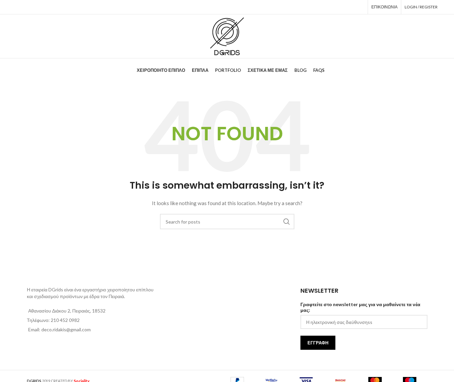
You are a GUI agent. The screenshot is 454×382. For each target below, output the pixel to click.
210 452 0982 (65, 320)
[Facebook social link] (322, 7)
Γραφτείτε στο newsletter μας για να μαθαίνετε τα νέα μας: (360, 307)
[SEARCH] (286, 221)
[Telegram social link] (359, 7)
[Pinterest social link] (340, 7)
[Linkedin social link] (350, 7)
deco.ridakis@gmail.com (66, 329)
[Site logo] (226, 36)
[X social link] (330, 7)
